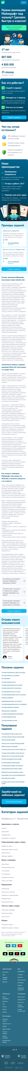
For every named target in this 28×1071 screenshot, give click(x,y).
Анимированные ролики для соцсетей (12, 701)
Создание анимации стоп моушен (10, 675)
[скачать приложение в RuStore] (23, 953)
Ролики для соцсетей (8, 892)
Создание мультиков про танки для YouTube (13, 672)
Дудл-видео (5, 864)
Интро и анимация (8, 860)
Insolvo (4, 1006)
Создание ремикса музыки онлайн (11, 762)
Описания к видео (7, 913)
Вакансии (4, 1001)
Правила (20, 985)
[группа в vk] (8, 945)
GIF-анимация (6, 874)
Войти (24, 2)
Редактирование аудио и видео (14, 842)
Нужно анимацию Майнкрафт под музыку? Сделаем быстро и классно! (12, 934)
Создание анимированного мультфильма (12, 714)
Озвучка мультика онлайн (8, 739)
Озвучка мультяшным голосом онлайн (12, 759)
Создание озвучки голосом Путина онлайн (13, 736)
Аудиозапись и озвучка (10, 824)
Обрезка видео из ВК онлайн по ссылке (12, 772)
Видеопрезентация (7, 902)
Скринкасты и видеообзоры (10, 895)
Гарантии (4, 982)
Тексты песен (6, 916)
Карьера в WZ (21, 999)
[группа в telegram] (14, 945)
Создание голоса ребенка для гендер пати (13, 753)
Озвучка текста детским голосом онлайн (12, 756)
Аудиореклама (6, 835)
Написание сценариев (8, 910)
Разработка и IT (6, 1023)
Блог (3, 1004)
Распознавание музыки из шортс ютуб (12, 734)
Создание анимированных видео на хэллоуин (14, 694)
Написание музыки (7, 924)
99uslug (4, 1012)
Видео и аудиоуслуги (7, 932)
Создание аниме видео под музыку (11, 691)
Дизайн (4, 1026)
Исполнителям (21, 980)
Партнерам (21, 982)
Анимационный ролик (8, 867)
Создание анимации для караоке (10, 707)
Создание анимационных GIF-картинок (12, 685)
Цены (3, 975)
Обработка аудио (7, 846)
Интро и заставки (7, 881)
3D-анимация (6, 871)
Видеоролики (7, 884)
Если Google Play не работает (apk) (14, 956)
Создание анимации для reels (9, 720)
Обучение (20, 977)
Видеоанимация (6, 678)
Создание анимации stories (9, 717)
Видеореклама (6, 898)
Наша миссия (21, 997)
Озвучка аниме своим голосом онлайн (12, 768)
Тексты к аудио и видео (11, 906)
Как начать (5, 972)
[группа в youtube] (20, 945)
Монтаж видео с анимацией (9, 711)
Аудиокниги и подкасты (9, 838)
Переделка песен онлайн (8, 778)
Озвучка (4, 828)
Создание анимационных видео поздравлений (14, 704)
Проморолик (5, 889)
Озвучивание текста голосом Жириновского (13, 775)
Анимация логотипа (7, 877)
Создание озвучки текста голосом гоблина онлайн (13, 782)
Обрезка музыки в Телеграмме (10, 746)
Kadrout (4, 1009)
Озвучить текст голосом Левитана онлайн (13, 743)
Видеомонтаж (6, 853)
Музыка (4, 920)
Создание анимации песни (8, 682)
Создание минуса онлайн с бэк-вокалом (12, 765)
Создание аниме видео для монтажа (11, 688)
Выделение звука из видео (10, 849)
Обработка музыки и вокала (10, 928)
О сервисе (20, 974)
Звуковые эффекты (7, 856)
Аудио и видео (6, 1029)
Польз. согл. (21, 1002)
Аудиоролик (5, 831)
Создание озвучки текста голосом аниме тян (14, 749)
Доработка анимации (7, 697)
